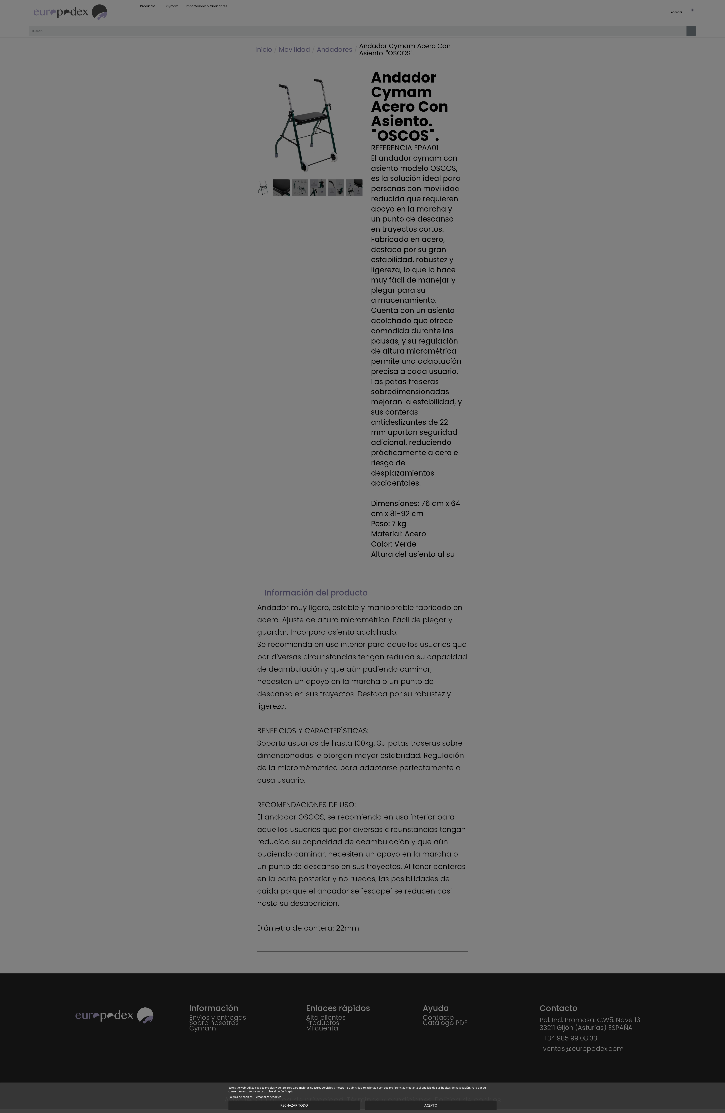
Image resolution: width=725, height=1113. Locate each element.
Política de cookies (240, 1097)
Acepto (430, 1105)
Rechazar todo (294, 1105)
